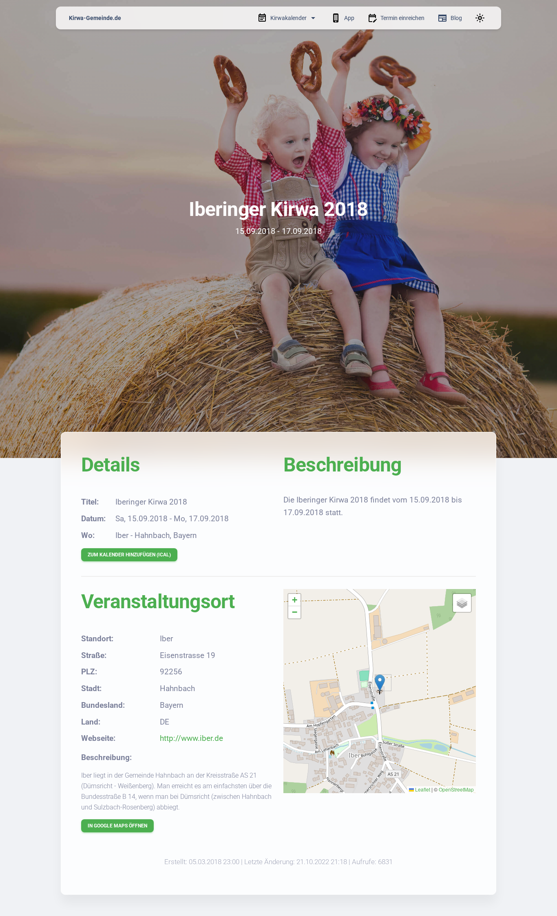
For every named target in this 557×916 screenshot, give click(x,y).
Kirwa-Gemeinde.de (95, 18)
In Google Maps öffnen (117, 826)
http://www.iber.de (191, 738)
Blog (456, 18)
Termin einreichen (402, 18)
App (349, 18)
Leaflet (422, 789)
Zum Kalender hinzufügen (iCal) (129, 555)
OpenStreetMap (456, 789)
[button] (380, 682)
